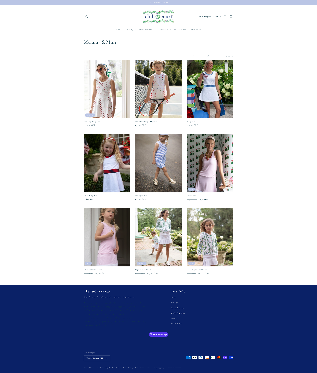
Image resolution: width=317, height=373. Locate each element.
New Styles (175, 303)
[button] (87, 16)
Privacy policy (133, 368)
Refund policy (121, 368)
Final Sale (174, 318)
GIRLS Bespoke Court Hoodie (197, 270)
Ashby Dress (191, 122)
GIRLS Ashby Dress (90, 196)
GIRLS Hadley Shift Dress (93, 270)
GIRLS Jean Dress (141, 196)
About (173, 297)
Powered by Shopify (107, 368)
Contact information (174, 368)
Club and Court (94, 368)
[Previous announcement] (84, 2)
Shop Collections (177, 308)
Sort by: (196, 56)
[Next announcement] (233, 2)
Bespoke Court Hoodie (143, 270)
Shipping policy (159, 368)
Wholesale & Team (178, 313)
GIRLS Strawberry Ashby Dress (146, 122)
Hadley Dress (191, 196)
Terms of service (145, 368)
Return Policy (176, 324)
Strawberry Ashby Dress (92, 122)
